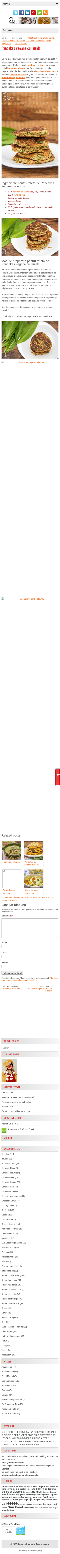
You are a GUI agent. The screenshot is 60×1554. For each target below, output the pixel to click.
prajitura (31, 1499)
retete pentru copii (42, 1504)
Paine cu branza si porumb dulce (16, 1102)
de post (7, 1491)
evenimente (8, 1494)
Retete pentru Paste (10, 1303)
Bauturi (5, 1159)
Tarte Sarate (7, 1331)
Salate (4, 1308)
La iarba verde (8, 1233)
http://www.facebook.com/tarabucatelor (20, 1475)
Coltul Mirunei (8, 1376)
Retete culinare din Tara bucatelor (34, 1544)
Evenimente (7, 1385)
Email (5, 952)
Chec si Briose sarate (45, 38)
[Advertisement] (30, 1015)
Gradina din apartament (12, 1399)
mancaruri (7, 1497)
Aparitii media (8, 1371)
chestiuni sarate (19, 897)
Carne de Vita (8, 1191)
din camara (27, 1492)
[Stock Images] (9, 1081)
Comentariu (7, 916)
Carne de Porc (8, 1187)
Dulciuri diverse (8, 1224)
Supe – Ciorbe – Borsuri (12, 1327)
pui (3, 1504)
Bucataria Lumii (8, 1163)
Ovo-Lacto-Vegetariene (35, 41)
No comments (21, 43)
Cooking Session (9, 1381)
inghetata (45, 1495)
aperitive (8, 897)
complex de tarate (18, 74)
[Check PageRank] (11, 1524)
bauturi (27, 1487)
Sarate (4, 1313)
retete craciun (8, 1271)
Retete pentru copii (10, 1299)
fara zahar (30, 1495)
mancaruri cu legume (22, 1497)
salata (4, 1508)
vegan (4, 900)
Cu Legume (7, 1205)
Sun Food (15, 1507)
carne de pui (13, 1489)
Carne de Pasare (9, 1182)
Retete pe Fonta (9, 1294)
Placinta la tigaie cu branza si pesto (40, 990)
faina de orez (19, 195)
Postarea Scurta (9, 1409)
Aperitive (31, 38)
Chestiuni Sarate (9, 41)
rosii (55, 1504)
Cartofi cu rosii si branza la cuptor (17, 1111)
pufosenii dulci (50, 1500)
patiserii (14, 1499)
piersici (22, 1500)
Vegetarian (6, 43)
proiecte (40, 1500)
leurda (29, 897)
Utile (4, 1345)
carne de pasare (39, 1486)
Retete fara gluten (9, 1280)
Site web (5, 962)
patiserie (5, 1500)
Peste (4, 1261)
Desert (4, 1215)
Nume (5, 942)
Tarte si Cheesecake (11, 1336)
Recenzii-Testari (9, 1413)
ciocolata (30, 1489)
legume (53, 1494)
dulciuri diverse (49, 1492)
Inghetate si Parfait (10, 1229)
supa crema (29, 1508)
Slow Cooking (8, 1317)
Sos (3, 1322)
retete (48, 41)
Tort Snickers (7, 1092)
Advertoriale (7, 1367)
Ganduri (5, 1395)
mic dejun (37, 1497)
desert (17, 1491)
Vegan (4, 1350)
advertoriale (7, 1487)
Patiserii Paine (8, 1257)
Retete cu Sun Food (10, 1275)
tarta (36, 1508)
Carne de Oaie (8, 1177)
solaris (51, 897)
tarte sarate (43, 1508)
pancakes (37, 897)
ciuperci (40, 1489)
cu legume (50, 1489)
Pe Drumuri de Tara (10, 1404)
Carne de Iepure (9, 1173)
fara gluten (20, 1495)
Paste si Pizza (8, 1247)
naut (45, 1497)
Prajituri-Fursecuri (9, 1266)
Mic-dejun (20, 41)
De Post (5, 1210)
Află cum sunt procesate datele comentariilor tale (30, 979)
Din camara (7, 1219)
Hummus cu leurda (11, 989)
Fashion (5, 1390)
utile (50, 1508)
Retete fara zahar (9, 1285)
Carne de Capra (8, 1168)
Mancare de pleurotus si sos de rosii (18, 1097)
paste (52, 1497)
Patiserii (5, 1252)
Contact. (5, 1469)
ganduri (37, 1495)
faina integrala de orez (45, 71)
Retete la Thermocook (11, 1289)
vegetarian (12, 900)
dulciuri (37, 1491)
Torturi (4, 1341)
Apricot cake (7, 1106)
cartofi (23, 1489)
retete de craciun (25, 1504)
